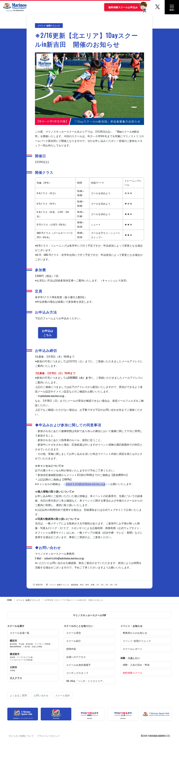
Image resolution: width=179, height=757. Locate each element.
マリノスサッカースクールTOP (89, 615)
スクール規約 (62, 695)
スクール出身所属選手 (78, 665)
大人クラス (16, 678)
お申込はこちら (47, 332)
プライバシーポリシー (48, 735)
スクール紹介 (73, 641)
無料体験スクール (132, 672)
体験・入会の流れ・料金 (136, 664)
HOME (9, 599)
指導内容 (71, 649)
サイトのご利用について (21, 735)
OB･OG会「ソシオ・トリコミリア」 (85, 681)
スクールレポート (132, 649)
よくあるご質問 (18, 695)
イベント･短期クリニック (28, 599)
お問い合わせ (41, 695)
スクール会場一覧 (19, 632)
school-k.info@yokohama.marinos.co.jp (85, 484)
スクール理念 (73, 632)
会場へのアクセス (76, 657)
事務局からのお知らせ (135, 632)
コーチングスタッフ (77, 673)
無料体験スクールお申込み (123, 7)
